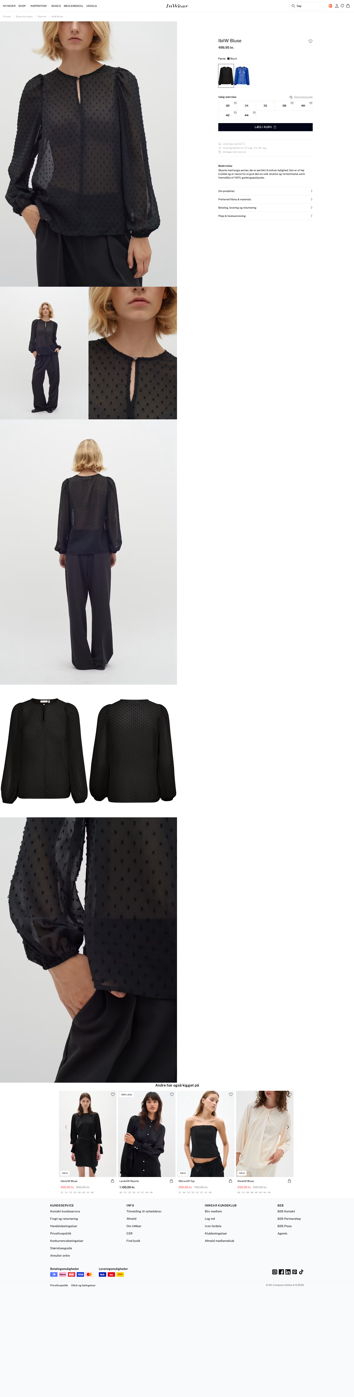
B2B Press (284, 1226)
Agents (282, 1233)
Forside (7, 16)
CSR (129, 1233)
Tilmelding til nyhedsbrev (144, 1211)
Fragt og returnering (64, 1218)
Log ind (210, 1218)
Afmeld (131, 1218)
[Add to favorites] (310, 41)
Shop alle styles (24, 16)
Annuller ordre (60, 1255)
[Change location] (330, 6)
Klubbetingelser (216, 1233)
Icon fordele (213, 1226)
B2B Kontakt (286, 1211)
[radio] (246, 105)
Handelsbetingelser (63, 1226)
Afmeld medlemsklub (219, 1241)
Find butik (133, 1241)
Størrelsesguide (303, 96)
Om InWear (133, 1226)
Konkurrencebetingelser (66, 1241)
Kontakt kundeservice (65, 1211)
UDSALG (91, 5)
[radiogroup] (265, 110)
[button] (265, 191)
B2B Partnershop (289, 1218)
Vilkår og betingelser (83, 1285)
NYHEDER (9, 5)
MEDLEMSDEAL (73, 5)
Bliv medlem (213, 1211)
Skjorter (42, 16)
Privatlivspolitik (60, 1233)
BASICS (56, 5)
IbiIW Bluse (57, 16)
